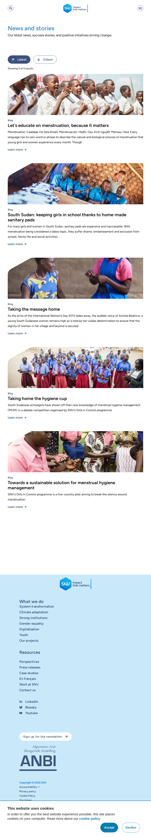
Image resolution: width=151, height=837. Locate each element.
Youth (23, 635)
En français (27, 679)
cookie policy (89, 818)
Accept (109, 827)
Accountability (28, 787)
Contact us (27, 690)
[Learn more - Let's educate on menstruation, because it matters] (75, 96)
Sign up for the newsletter (42, 736)
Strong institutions (33, 618)
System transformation (36, 606)
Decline (131, 827)
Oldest (48, 59)
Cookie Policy (27, 795)
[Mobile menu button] (140, 8)
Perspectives (29, 662)
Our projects (28, 641)
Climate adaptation (33, 612)
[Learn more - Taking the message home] (75, 280)
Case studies (28, 673)
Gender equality (31, 624)
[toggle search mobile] (11, 8)
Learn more (15, 149)
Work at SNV (29, 684)
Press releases (29, 667)
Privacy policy (27, 791)
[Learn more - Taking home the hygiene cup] (75, 369)
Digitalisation (29, 629)
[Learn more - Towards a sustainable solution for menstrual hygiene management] (75, 453)
